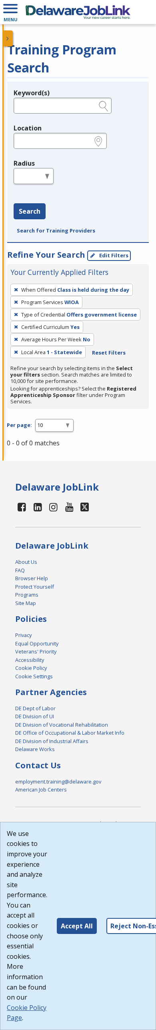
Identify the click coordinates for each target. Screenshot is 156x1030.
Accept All (77, 926)
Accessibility (29, 659)
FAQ (20, 570)
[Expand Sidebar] (8, 38)
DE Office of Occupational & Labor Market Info (69, 732)
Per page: (19, 425)
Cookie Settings (34, 676)
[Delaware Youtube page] (69, 506)
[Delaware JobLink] (78, 12)
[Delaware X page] (84, 506)
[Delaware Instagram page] (53, 506)
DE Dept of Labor (35, 708)
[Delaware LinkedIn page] (37, 506)
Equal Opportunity (36, 643)
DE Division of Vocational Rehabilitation (61, 724)
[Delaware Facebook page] (22, 506)
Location (28, 128)
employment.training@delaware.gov (58, 781)
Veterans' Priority (35, 651)
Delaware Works (35, 749)
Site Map (25, 603)
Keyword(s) (32, 92)
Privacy (23, 635)
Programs (26, 594)
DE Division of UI (34, 716)
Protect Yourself (34, 586)
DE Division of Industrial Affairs (51, 741)
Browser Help (31, 578)
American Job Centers (41, 789)
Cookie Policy (31, 667)
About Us (26, 561)
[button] (10, 12)
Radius (24, 163)
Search (29, 211)
